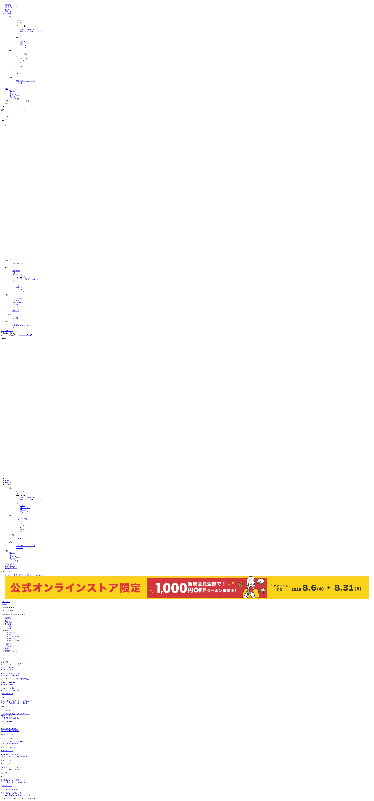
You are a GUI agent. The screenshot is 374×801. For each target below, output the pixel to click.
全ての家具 (20, 20)
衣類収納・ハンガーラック (25, 81)
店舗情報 (8, 5)
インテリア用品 (14, 95)
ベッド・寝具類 (14, 99)
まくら (22, 41)
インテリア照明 (21, 54)
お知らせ (8, 644)
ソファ (18, 22)
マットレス (24, 47)
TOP (6, 117)
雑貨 (10, 628)
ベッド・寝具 (13, 561)
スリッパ (19, 66)
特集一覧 (12, 91)
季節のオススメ (17, 264)
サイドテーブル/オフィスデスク (31, 31)
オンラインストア (11, 7)
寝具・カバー (25, 43)
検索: (6, 101)
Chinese (12, 566)
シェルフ (19, 83)
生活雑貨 (12, 97)
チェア (18, 34)
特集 (6, 89)
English (7, 566)
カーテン (19, 74)
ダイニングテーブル (27, 29)
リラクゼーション (22, 58)
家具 (10, 93)
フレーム (23, 45)
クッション (20, 64)
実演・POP (8, 11)
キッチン (19, 56)
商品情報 (8, 13)
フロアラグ (20, 60)
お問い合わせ (9, 564)
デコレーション (21, 62)
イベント (8, 9)
